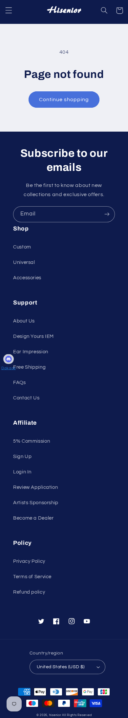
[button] (8, 10)
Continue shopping (64, 99)
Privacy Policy (29, 561)
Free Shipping (29, 367)
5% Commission (31, 441)
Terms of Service (32, 576)
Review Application (35, 487)
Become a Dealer (33, 518)
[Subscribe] (107, 214)
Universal (24, 262)
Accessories (27, 277)
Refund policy (29, 592)
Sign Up (22, 456)
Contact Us (26, 398)
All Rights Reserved (77, 715)
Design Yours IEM (33, 336)
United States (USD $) (61, 667)
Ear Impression (30, 351)
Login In (22, 471)
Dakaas (8, 368)
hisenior (55, 715)
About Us (24, 321)
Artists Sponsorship (35, 502)
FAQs (19, 382)
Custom (22, 247)
